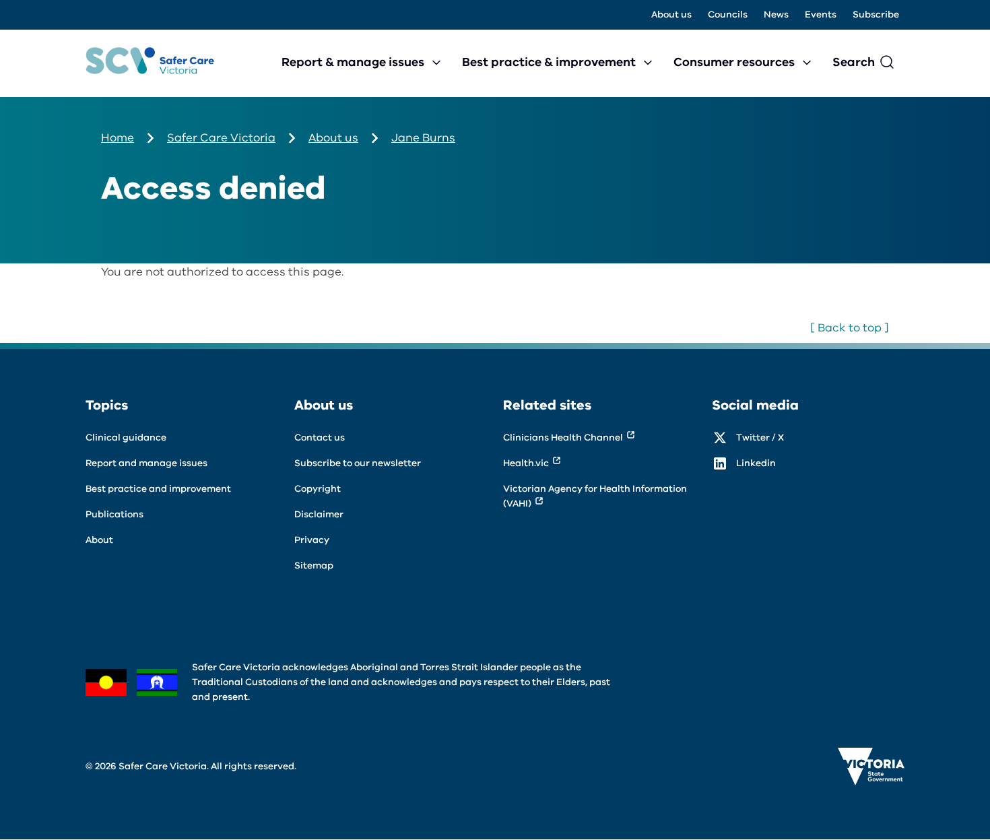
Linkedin (756, 463)
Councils (728, 14)
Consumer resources (734, 62)
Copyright (317, 488)
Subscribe (876, 14)
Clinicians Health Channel (563, 437)
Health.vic (526, 463)
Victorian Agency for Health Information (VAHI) (595, 496)
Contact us (319, 437)
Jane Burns (423, 138)
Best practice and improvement (158, 488)
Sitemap (313, 565)
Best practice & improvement (549, 62)
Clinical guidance (126, 437)
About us (671, 14)
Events (820, 14)
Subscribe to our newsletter (357, 463)
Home (117, 138)
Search (853, 62)
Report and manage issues (146, 463)
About (99, 540)
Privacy (311, 540)
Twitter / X (760, 437)
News (776, 14)
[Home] (150, 63)
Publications (114, 514)
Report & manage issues (353, 62)
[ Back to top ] (849, 327)
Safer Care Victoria (221, 138)
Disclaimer (318, 514)
